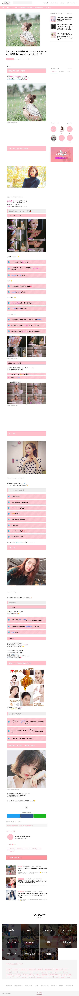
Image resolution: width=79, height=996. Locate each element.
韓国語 (62, 977)
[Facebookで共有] (46, 59)
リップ (16, 977)
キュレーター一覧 (44, 985)
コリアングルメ (67, 930)
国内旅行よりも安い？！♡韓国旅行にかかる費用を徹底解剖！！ (32, 869)
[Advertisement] (18, 135)
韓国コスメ (24, 969)
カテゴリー (62, 3)
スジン (27, 848)
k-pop (9, 972)
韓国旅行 (20, 866)
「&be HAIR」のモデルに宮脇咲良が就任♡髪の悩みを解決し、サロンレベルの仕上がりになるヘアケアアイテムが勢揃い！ (32, 895)
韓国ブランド (40, 977)
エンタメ (30, 930)
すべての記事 (45, 3)
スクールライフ (11, 942)
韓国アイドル (58, 969)
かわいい (31, 974)
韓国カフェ (24, 977)
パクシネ (34, 848)
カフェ (24, 974)
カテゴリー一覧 (28, 985)
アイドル (18, 974)
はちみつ (12, 848)
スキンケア (19, 848)
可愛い (37, 974)
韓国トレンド (11, 954)
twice (61, 972)
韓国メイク (44, 972)
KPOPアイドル (49, 977)
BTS (64, 974)
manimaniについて (54, 3)
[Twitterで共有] (43, 59)
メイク (66, 969)
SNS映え (11, 930)
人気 (67, 972)
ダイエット (69, 977)
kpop (30, 972)
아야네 (34, 891)
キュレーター (73, 3)
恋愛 (48, 942)
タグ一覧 (36, 985)
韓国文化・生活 (30, 954)
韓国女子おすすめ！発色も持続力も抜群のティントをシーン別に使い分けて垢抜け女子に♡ (32, 882)
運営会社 (53, 985)
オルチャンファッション (55, 974)
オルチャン (48, 930)
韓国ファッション (49, 969)
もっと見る (69, 13)
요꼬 (33, 866)
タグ (68, 3)
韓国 (9, 969)
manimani (26, 59)
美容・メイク (9, 7)
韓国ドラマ (10, 974)
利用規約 (61, 985)
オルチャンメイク (53, 972)
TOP (3, 7)
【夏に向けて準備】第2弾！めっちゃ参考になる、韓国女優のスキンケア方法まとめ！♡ (33, 7)
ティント (10, 977)
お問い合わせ (68, 985)
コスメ (15, 972)
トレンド (36, 972)
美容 (70, 974)
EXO (57, 977)
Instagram (44, 974)
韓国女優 (12, 851)
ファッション (30, 942)
